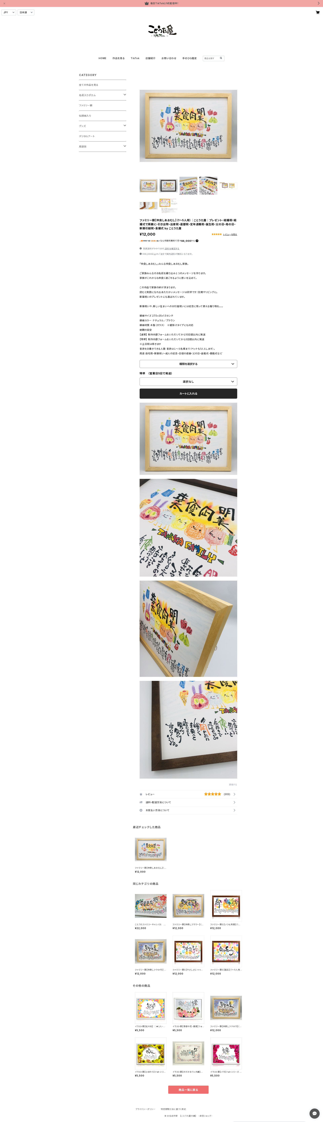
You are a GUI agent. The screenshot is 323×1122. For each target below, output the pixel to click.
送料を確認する (172, 248)
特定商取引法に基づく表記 (173, 1109)
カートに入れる (188, 393)
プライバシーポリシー (145, 1109)
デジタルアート (87, 136)
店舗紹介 (150, 58)
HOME (102, 58)
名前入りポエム (87, 95)
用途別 (82, 146)
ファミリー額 (85, 105)
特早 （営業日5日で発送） (156, 373)
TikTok (135, 58)
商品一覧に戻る (188, 1090)
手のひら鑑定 (189, 58)
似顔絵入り (85, 115)
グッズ (82, 126)
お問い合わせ (169, 58)
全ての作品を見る (88, 84)
